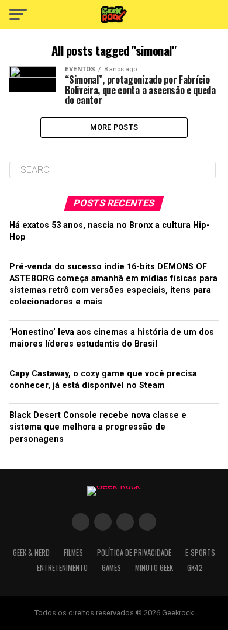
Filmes (73, 552)
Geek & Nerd (31, 552)
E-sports (200, 552)
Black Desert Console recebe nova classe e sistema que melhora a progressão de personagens (97, 427)
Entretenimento (62, 567)
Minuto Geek (154, 567)
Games (111, 567)
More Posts (114, 127)
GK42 (195, 567)
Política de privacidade (134, 552)
